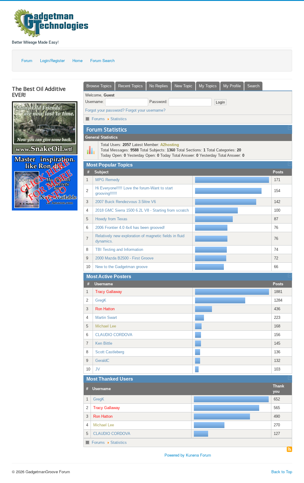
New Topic (183, 86)
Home (77, 60)
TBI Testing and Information (119, 249)
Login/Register (52, 60)
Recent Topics (130, 86)
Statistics (118, 119)
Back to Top (281, 471)
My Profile (232, 86)
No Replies (158, 86)
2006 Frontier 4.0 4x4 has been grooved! (130, 227)
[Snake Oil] (44, 127)
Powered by (174, 455)
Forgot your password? (104, 110)
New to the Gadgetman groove (121, 267)
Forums (98, 119)
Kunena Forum (198, 455)
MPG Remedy (107, 180)
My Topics (208, 86)
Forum (26, 60)
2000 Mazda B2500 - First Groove (124, 258)
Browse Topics (99, 86)
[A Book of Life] (44, 182)
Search (253, 86)
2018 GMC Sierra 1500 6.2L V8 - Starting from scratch (142, 210)
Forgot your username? (145, 110)
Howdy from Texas (111, 219)
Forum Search (102, 60)
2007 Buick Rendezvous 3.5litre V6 (125, 201)
